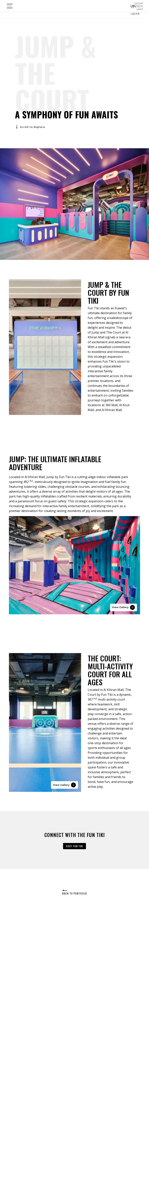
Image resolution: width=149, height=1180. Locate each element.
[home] (136, 6)
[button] (10, 6)
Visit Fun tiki (74, 846)
